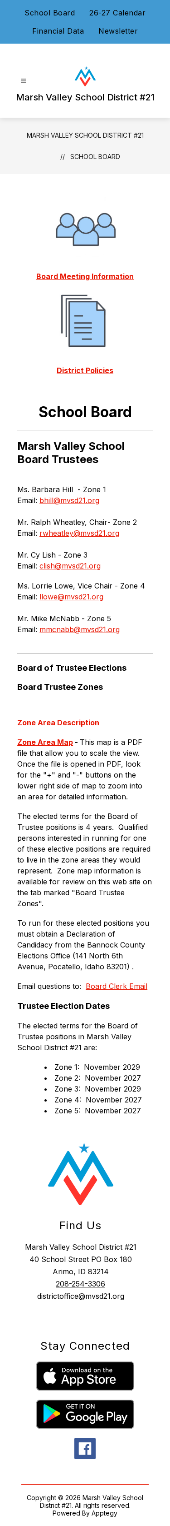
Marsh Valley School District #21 (85, 135)
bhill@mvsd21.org (69, 500)
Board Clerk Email (116, 986)
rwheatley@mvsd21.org (79, 533)
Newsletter (118, 30)
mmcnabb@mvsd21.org (79, 629)
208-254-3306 (80, 1283)
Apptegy (104, 1513)
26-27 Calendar (117, 12)
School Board (49, 12)
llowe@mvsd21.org (71, 596)
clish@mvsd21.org (70, 565)
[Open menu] (23, 81)
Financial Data (58, 30)
